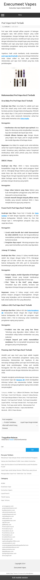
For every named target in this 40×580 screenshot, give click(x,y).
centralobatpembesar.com (10, 547)
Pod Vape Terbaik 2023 (18, 402)
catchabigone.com (8, 516)
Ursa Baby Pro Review (13, 407)
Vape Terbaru (5, 500)
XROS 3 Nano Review (14, 410)
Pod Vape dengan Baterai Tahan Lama (13, 397)
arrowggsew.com (7, 506)
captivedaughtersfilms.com (11, 541)
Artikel (10, 392)
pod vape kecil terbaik (9, 56)
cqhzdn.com (6, 522)
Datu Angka (25, 118)
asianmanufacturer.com (9, 508)
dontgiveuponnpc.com (9, 553)
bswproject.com (7, 539)
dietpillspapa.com (7, 551)
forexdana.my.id (7, 529)
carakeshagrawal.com (9, 514)
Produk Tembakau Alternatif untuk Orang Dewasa (9, 425)
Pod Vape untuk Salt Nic (14, 405)
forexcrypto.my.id (8, 526)
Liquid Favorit (5, 493)
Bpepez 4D (20, 380)
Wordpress (29, 573)
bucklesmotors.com (8, 510)
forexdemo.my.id (7, 531)
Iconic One (9, 573)
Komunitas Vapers (6, 490)
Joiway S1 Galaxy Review (30, 395)
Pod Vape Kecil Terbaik (15, 400)
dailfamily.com (6, 524)
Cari (2, 446)
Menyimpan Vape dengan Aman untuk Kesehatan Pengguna (19, 457)
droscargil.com (7, 555)
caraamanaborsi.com (8, 543)
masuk (11, 439)
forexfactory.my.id (8, 533)
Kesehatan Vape (6, 486)
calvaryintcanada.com (9, 512)
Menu (20, 15)
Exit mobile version (20, 578)
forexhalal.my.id (7, 535)
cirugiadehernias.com (9, 520)
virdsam (6, 26)
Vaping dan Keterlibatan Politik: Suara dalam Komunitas (18, 461)
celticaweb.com (7, 518)
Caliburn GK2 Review (23, 392)
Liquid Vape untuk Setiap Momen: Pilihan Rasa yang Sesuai (19, 470)
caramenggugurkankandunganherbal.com (15, 545)
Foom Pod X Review (15, 395)
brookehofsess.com (8, 537)
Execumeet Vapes (20, 4)
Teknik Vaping (5, 497)
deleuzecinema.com (8, 549)
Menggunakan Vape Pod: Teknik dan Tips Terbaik (16, 473)
